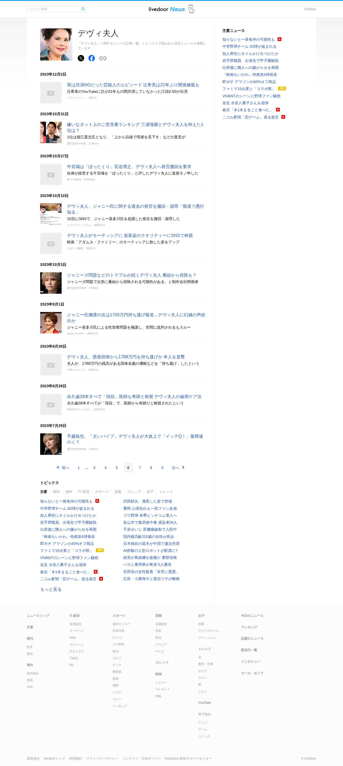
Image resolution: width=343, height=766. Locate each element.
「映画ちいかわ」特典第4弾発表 (67, 536)
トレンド (166, 492)
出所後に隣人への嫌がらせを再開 (68, 529)
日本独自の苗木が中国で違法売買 (151, 543)
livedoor (310, 9)
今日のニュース (252, 616)
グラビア (161, 644)
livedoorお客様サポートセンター (188, 758)
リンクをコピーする (103, 58)
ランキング (249, 627)
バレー (117, 699)
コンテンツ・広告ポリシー (141, 758)
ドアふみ (191, 9)
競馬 (115, 678)
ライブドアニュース (167, 9)
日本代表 (118, 630)
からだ (202, 670)
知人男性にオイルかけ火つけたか (68, 515)
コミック (204, 736)
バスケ (117, 692)
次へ (175, 468)
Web (73, 637)
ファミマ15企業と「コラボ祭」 (66, 550)
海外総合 (33, 673)
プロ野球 (118, 644)
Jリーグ (118, 637)
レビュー (161, 682)
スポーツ (102, 492)
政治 (30, 653)
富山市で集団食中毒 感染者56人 (150, 522)
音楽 (158, 630)
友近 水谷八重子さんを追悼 (63, 565)
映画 (158, 674)
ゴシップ (134, 492)
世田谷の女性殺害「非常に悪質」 (151, 572)
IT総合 (74, 658)
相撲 (115, 685)
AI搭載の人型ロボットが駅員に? (150, 550)
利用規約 (75, 758)
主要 (43, 492)
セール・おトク (252, 673)
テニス (117, 665)
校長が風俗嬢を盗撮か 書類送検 (150, 557)
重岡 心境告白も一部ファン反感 (150, 508)
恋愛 (201, 624)
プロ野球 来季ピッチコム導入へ (150, 515)
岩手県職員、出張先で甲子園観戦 (68, 522)
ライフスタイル (208, 630)
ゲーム (202, 729)
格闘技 (117, 671)
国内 (56, 492)
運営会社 (33, 758)
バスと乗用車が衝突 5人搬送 (147, 564)
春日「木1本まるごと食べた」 (65, 572)
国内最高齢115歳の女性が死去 (148, 536)
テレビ (159, 651)
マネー (202, 677)
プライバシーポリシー (102, 758)
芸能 (117, 492)
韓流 (158, 637)
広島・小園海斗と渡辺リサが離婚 (151, 579)
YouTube (204, 703)
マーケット (77, 630)
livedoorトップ (54, 758)
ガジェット (77, 644)
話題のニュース (252, 638)
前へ (65, 468)
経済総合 (75, 624)
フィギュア (120, 706)
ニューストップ (38, 616)
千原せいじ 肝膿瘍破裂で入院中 (150, 529)
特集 (158, 696)
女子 (150, 492)
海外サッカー (121, 624)
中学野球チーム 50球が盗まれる (67, 508)
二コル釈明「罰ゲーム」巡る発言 (68, 579)
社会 (30, 646)
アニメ (202, 722)
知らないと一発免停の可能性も (66, 501)
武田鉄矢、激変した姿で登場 (147, 501)
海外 (68, 492)
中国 (30, 687)
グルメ (202, 691)
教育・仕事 (205, 663)
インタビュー (250, 661)
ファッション (207, 637)
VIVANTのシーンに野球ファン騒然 (69, 558)
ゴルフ (117, 658)
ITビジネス (77, 651)
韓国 (30, 680)
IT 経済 (83, 492)
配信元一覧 (249, 650)
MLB (115, 651)
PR (72, 665)
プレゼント (162, 689)
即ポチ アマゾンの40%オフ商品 (67, 543)
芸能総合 (161, 624)
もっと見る (51, 589)
